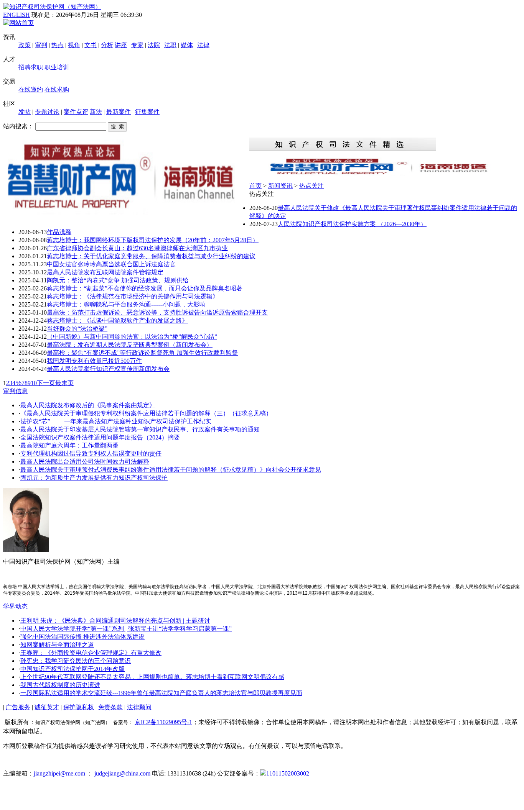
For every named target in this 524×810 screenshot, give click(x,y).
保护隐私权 (78, 707)
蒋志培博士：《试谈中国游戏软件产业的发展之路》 (117, 320)
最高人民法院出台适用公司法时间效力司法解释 (84, 461)
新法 (96, 111)
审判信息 (15, 391)
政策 (24, 45)
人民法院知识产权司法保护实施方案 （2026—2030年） (352, 224)
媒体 (187, 45)
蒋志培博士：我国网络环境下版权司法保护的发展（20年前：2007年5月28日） (153, 240)
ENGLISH (16, 14)
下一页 (46, 383)
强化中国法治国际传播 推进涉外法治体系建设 (82, 636)
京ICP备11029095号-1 (163, 722)
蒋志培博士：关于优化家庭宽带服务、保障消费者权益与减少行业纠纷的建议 (151, 256)
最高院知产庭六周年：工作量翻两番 (69, 445)
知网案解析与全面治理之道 (57, 644)
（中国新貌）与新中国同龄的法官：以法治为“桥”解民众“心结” (132, 336)
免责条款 (110, 707)
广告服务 (18, 707)
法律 (203, 45)
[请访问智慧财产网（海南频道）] (385, 174)
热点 (57, 45)
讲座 (121, 45)
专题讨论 (47, 111)
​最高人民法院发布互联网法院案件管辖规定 (105, 272)
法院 (154, 45)
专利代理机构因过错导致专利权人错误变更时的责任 (90, 453)
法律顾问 (139, 707)
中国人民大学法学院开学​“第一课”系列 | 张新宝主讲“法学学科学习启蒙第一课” (126, 628)
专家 (137, 45)
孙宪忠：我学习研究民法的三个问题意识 (75, 661)
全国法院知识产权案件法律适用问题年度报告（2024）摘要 (100, 437)
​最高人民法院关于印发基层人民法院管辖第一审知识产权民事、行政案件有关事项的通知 (140, 429)
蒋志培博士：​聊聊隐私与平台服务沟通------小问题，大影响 (126, 304)
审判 (41, 45)
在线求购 (56, 89)
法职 (170, 45)
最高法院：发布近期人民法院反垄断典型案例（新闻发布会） (130, 344)
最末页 (64, 383)
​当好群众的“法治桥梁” (77, 328)
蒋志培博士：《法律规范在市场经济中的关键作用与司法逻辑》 (133, 296)
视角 (74, 45)
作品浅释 (59, 232)
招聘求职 (30, 67)
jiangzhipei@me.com (59, 773)
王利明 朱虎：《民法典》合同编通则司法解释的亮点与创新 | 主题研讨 (115, 620)
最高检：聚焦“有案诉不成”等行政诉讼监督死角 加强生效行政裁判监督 (142, 352)
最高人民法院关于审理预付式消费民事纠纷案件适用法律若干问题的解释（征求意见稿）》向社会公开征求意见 (170, 469)
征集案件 (147, 111)
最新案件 (118, 111)
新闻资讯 (280, 185)
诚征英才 (47, 707)
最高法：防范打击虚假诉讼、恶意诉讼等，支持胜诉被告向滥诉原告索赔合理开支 (157, 312)
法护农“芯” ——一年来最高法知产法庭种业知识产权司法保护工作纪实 (115, 421)
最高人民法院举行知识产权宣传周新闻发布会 (108, 369)
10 (34, 383)
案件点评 (76, 111)
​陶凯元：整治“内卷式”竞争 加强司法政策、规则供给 (118, 280)
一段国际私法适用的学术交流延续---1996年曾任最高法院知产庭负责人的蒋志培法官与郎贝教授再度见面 (161, 693)
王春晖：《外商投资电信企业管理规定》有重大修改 (90, 652)
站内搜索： (18, 126)
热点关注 (311, 185)
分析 (107, 45)
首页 (255, 185)
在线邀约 (30, 89)
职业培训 (56, 67)
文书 (90, 45)
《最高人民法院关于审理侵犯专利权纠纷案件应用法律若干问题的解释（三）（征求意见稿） (146, 413)
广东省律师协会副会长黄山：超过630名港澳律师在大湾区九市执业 (137, 248)
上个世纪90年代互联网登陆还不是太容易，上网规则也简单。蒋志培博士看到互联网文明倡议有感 (152, 677)
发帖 (24, 111)
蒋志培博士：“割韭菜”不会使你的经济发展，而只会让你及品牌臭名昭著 (144, 288)
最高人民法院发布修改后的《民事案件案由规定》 (87, 405)
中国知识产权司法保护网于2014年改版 (72, 669)
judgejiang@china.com (122, 773)
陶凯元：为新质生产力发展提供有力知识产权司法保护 (94, 477)
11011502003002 (287, 773)
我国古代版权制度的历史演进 (60, 685)
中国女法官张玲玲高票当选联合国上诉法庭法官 (111, 264)
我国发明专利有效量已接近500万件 (94, 360)
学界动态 (15, 606)
